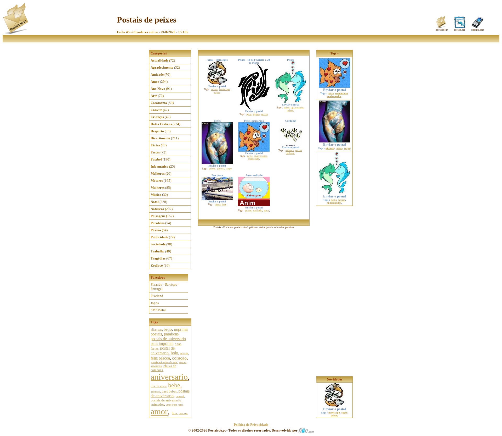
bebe (174, 385)
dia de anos (159, 386)
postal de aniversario (163, 350)
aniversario (169, 377)
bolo (174, 353)
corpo (229, 168)
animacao (155, 391)
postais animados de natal (164, 362)
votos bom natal (174, 404)
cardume (290, 153)
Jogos (155, 303)
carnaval (180, 396)
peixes (214, 89)
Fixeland (157, 296)
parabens (171, 334)
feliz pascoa (160, 358)
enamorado (253, 158)
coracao (179, 358)
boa (224, 204)
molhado (257, 210)
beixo (286, 107)
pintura (220, 168)
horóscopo (224, 89)
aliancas (156, 330)
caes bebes (169, 391)
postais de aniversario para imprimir (168, 341)
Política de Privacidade (251, 425)
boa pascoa (179, 413)
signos (256, 114)
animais (184, 353)
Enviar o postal (334, 90)
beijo (168, 329)
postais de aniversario (170, 393)
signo (217, 92)
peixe (250, 155)
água (249, 114)
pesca (217, 204)
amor (159, 411)
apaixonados (297, 107)
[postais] (16, 33)
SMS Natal (158, 310)
